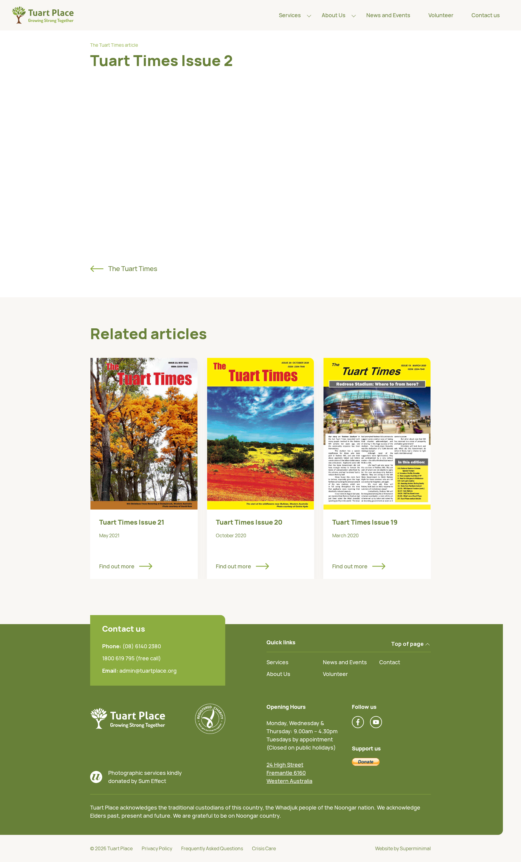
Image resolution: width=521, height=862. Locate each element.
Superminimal (415, 848)
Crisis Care (264, 848)
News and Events (388, 15)
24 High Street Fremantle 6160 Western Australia (289, 773)
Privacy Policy (157, 848)
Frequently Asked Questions (212, 848)
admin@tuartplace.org (148, 670)
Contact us (486, 15)
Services (290, 15)
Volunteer (440, 15)
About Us (334, 15)
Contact (389, 662)
